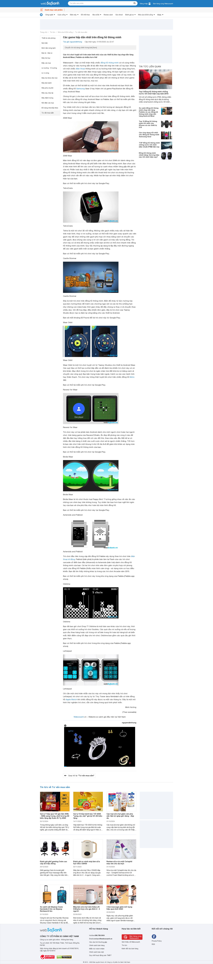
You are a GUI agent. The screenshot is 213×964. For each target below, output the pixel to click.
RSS (153, 944)
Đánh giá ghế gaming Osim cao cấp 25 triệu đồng (53, 862)
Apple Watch (71, 699)
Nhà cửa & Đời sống (145, 15)
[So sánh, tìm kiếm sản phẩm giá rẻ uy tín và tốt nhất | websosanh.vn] (50, 3)
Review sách (108, 15)
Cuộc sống (62, 15)
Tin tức (52, 32)
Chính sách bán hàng (97, 945)
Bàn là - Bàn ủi (47, 53)
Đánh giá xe (129, 15)
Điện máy (73, 15)
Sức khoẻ (119, 15)
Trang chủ (43, 32)
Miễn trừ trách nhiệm (96, 949)
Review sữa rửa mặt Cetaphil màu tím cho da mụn (119, 862)
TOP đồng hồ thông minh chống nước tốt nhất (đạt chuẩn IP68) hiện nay (149, 145)
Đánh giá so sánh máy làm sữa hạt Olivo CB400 (86, 862)
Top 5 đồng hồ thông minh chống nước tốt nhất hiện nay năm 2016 (153, 92)
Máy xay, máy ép (47, 93)
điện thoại (80, 69)
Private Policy (157, 941)
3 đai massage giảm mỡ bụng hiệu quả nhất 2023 (119, 908)
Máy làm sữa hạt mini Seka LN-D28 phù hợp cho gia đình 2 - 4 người (86, 909)
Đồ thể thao (85, 15)
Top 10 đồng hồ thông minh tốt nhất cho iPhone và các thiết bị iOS (148, 124)
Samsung (80, 88)
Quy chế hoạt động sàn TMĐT (100, 955)
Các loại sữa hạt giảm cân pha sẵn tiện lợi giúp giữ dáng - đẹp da (120, 816)
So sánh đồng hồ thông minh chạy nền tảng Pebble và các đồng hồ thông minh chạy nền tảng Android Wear (148, 112)
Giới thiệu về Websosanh (131, 942)
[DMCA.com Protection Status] (64, 957)
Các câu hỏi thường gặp (98, 942)
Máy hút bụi (46, 58)
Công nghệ (49, 15)
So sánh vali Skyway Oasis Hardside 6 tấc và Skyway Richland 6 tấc (51, 909)
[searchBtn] (134, 3)
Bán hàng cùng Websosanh (163, 4)
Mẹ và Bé (96, 15)
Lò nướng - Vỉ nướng (49, 68)
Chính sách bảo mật (96, 952)
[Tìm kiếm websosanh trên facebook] (154, 936)
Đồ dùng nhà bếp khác (50, 108)
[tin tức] (41, 14)
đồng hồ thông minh (110, 63)
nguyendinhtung (129, 723)
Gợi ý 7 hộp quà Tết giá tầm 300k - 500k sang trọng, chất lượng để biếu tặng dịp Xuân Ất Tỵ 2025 (54, 816)
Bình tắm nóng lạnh (49, 48)
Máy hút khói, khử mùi (49, 78)
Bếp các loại (46, 63)
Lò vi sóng (45, 73)
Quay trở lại (81, 775)
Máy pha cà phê (47, 88)
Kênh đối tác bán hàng (130, 948)
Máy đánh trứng (47, 98)
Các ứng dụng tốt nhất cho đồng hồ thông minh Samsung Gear (149, 135)
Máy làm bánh (47, 83)
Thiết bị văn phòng (48, 38)
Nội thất (45, 43)
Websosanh (79, 717)
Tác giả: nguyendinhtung (72, 42)
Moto (132, 377)
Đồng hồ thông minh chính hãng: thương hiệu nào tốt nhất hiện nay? (149, 155)
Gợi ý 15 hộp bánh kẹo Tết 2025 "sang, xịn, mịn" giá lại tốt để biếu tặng (87, 816)
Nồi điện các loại (48, 103)
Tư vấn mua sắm (81, 32)
